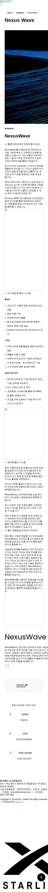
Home (9, 13)
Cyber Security (24, 758)
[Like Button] (7, 665)
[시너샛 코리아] (6, 1)
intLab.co (19, 802)
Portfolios (20, 13)
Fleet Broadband (24, 739)
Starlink (24, 720)
